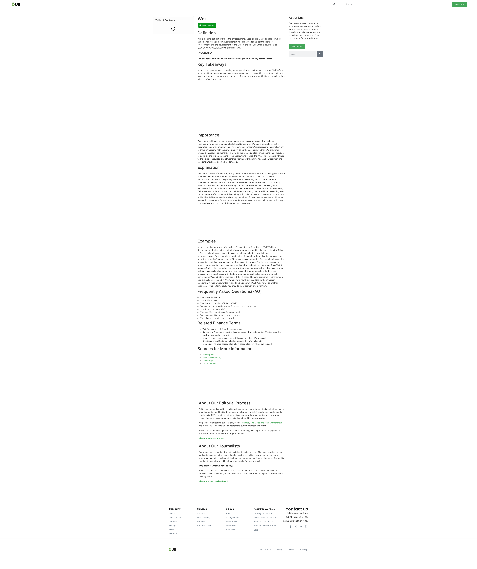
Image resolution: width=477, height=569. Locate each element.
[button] (334, 4)
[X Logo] (295, 526)
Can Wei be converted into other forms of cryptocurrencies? (228, 306)
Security (173, 533)
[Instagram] (306, 526)
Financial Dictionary (211, 357)
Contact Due (175, 517)
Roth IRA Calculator (263, 521)
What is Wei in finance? (210, 297)
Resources (350, 4)
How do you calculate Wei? (212, 309)
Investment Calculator (265, 517)
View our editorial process (211, 438)
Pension (201, 521)
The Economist (209, 363)
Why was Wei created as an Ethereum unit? (220, 312)
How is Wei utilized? (209, 300)
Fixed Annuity (203, 517)
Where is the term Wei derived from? (217, 318)
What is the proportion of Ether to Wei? (218, 303)
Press (171, 529)
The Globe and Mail (259, 422)
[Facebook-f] (290, 526)
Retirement (231, 525)
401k (228, 513)
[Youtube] (300, 526)
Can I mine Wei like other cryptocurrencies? (220, 315)
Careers (173, 521)
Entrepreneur (276, 422)
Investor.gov (208, 360)
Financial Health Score (265, 525)
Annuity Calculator (263, 513)
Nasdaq (245, 422)
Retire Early (231, 521)
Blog (256, 529)
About (172, 513)
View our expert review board (213, 481)
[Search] (320, 54)
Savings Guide (232, 517)
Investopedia (208, 354)
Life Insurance (204, 525)
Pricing (172, 525)
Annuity (201, 513)
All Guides (230, 529)
